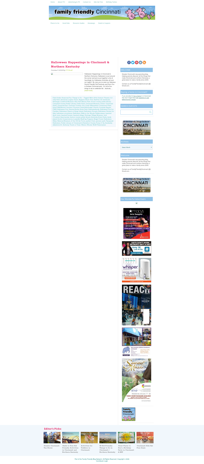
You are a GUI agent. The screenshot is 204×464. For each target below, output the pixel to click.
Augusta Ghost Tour (86, 100)
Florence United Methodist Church (85, 107)
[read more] (88, 90)
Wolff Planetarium (99, 125)
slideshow (56, 125)
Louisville (76, 119)
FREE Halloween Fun (60, 109)
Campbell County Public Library (64, 104)
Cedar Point (81, 104)
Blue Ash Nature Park (82, 102)
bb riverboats (105, 100)
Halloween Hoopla (90, 111)
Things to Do (77, 98)
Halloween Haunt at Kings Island (71, 111)
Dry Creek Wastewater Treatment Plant (96, 105)
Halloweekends (93, 109)
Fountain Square (105, 107)
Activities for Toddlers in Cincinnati (86, 448)
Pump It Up (100, 123)
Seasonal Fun (67, 98)
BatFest (97, 100)
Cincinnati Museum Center (95, 104)
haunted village (78, 115)
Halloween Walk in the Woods (84, 113)
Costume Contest (75, 105)
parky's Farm (90, 121)
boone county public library (101, 102)
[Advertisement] (102, 41)
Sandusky (108, 123)
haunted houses (66, 115)
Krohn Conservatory (64, 119)
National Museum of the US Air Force (71, 121)
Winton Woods (86, 125)
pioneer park (100, 121)
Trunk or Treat (75, 125)
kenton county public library (80, 117)
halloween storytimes (64, 113)
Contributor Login (102, 461)
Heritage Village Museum (94, 115)
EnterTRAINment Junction (62, 107)
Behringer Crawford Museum (63, 102)
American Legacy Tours (69, 100)
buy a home (137, 96)
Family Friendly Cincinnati (102, 13)
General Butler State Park (78, 109)
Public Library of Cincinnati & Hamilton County (78, 123)
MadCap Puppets (87, 119)
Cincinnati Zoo (62, 105)
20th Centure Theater (102, 98)
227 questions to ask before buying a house (135, 99)
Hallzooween (100, 113)
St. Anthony (64, 125)
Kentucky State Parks (99, 117)
